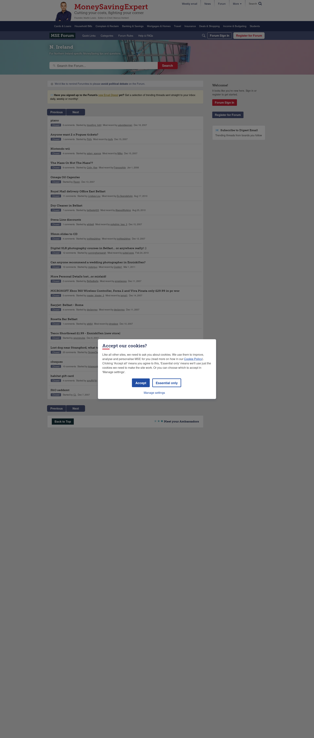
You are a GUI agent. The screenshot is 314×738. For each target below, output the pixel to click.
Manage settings (154, 392)
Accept (140, 382)
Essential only (167, 382)
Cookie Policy (193, 359)
